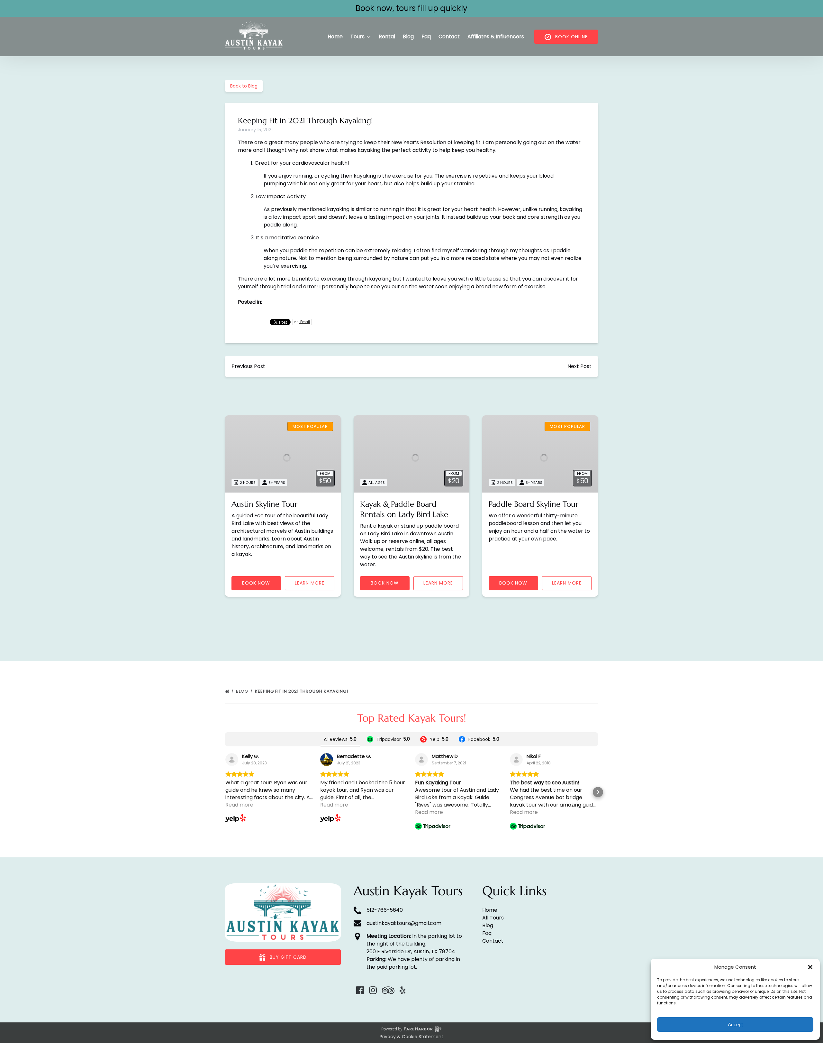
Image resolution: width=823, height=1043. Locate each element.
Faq (426, 36)
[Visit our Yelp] (402, 990)
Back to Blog (244, 86)
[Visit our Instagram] (373, 990)
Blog (408, 36)
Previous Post (248, 366)
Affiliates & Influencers (495, 36)
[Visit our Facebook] (360, 990)
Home (335, 36)
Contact (449, 36)
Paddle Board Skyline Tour (533, 504)
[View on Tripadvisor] (421, 759)
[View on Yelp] (231, 759)
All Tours (493, 917)
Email (304, 321)
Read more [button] (239, 804)
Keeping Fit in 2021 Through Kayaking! (302, 691)
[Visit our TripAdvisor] (388, 990)
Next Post (579, 366)
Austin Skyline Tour (264, 504)
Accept (735, 1024)
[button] (810, 967)
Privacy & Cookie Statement (411, 1036)
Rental (387, 36)
